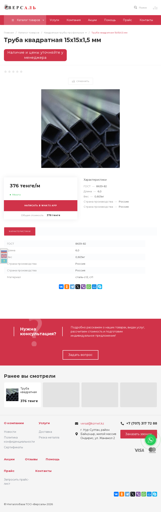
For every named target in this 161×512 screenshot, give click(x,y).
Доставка (45, 432)
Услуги (44, 423)
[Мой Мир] (94, 286)
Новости (10, 432)
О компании (14, 423)
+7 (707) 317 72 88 (141, 423)
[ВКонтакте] (61, 286)
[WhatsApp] (88, 286)
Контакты (43, 471)
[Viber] (83, 286)
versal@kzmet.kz (92, 423)
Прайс (9, 471)
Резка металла (49, 437)
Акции (9, 459)
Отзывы (31, 459)
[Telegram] (72, 286)
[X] (77, 286)
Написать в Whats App (40, 205)
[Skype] (99, 286)
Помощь (52, 459)
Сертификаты (13, 447)
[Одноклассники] (66, 286)
